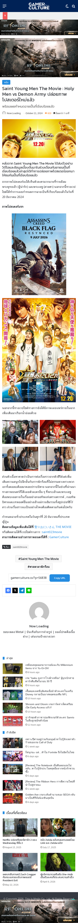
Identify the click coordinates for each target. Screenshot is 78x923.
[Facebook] (8, 590)
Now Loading (14, 113)
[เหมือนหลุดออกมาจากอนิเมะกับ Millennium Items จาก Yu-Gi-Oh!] (13, 668)
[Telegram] (22, 590)
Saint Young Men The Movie (39, 558)
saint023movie (52, 531)
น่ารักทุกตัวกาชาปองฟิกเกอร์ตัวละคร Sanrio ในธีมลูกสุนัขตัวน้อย (49, 719)
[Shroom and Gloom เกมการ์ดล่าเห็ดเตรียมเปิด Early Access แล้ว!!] (13, 708)
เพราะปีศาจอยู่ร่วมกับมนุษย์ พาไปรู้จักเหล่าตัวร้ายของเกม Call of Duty (50, 741)
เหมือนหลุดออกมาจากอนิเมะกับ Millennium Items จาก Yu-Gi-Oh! (49, 666)
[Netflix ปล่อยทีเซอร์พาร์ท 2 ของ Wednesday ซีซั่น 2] (20, 827)
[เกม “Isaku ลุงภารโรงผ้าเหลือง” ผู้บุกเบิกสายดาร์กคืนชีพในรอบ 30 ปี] (13, 682)
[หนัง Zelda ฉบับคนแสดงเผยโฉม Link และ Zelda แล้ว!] (57, 827)
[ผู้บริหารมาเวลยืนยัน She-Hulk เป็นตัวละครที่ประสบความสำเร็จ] (57, 862)
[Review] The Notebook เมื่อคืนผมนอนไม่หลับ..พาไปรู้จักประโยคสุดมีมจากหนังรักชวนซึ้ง (50, 768)
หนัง (6, 82)
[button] (39, 27)
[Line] (29, 590)
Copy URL (59, 578)
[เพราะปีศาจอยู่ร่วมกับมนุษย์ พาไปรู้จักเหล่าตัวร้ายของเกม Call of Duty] (13, 743)
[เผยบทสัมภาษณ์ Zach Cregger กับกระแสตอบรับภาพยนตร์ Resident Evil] (20, 862)
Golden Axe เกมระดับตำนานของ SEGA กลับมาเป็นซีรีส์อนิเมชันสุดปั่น (50, 796)
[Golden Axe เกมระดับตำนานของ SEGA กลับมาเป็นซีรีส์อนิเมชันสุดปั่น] (13, 798)
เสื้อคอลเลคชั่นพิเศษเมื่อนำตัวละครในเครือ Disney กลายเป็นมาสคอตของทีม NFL (49, 693)
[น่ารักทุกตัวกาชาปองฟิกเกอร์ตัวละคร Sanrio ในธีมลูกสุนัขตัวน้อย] (13, 721)
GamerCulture (59, 537)
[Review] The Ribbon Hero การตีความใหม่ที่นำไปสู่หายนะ (50, 783)
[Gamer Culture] (39, 6)
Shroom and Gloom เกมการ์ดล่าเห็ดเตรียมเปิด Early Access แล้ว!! (49, 706)
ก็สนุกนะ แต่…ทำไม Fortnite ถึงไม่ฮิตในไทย (49, 752)
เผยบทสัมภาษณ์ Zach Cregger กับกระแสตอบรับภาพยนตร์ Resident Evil (19, 877)
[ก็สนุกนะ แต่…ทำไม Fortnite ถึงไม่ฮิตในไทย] (13, 756)
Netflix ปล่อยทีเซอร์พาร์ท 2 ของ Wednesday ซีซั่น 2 (20, 841)
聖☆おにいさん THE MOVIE (52, 526)
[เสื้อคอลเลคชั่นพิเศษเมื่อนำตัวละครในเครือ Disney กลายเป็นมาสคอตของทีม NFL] (13, 695)
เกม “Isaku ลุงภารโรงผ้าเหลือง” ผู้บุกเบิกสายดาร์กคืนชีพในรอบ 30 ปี (49, 680)
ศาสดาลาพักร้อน (40, 566)
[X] (15, 590)
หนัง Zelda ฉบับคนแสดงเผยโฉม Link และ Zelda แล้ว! (57, 841)
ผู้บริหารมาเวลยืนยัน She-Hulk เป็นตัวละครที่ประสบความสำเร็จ (57, 876)
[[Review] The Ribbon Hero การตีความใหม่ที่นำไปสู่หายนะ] (13, 785)
